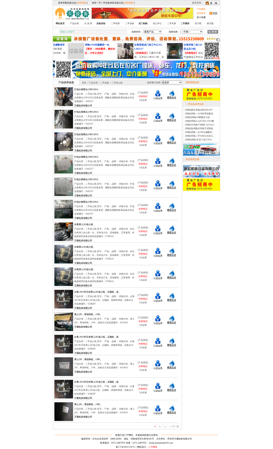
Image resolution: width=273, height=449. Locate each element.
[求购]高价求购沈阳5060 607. (199, 110)
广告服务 (201, 9)
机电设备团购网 (100, 438)
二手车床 (171, 23)
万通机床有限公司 (83, 105)
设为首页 (201, 13)
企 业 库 (88, 23)
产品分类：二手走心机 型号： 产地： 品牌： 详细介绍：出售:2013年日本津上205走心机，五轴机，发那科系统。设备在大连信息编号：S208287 (104, 300)
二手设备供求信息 (195, 104)
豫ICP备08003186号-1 (126, 447)
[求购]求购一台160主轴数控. (199, 132)
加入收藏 (201, 17)
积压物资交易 (192, 159)
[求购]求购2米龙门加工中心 (198, 139)
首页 (84, 82)
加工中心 (157, 23)
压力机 (198, 23)
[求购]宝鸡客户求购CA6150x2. (200, 124)
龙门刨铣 (143, 23)
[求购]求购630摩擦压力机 (197, 117)
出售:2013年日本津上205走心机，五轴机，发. (96, 292)
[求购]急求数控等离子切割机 (199, 128)
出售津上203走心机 (83, 224)
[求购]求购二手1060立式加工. (199, 136)
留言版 (210, 23)
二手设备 (129, 23)
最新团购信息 (192, 82)
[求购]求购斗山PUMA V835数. (200, 121)
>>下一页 (174, 426)
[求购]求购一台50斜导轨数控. (199, 113)
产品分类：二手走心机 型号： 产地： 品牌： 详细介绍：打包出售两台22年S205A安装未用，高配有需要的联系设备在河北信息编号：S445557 (104, 98)
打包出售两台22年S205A (86, 89)
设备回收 (101, 23)
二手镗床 (115, 23)
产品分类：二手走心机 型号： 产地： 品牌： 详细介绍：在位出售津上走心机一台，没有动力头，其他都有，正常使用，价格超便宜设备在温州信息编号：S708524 (104, 233)
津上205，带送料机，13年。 (88, 314)
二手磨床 (185, 23)
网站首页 (60, 23)
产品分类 (74, 23)
